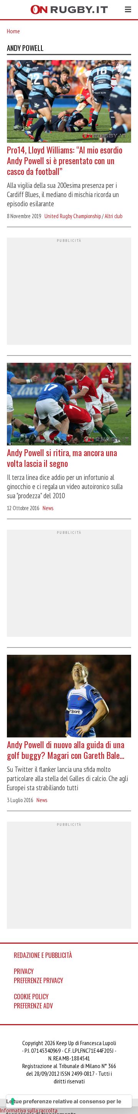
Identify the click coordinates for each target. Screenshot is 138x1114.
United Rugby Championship (72, 216)
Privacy (24, 971)
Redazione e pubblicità (43, 955)
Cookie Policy (31, 996)
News (48, 508)
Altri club (113, 216)
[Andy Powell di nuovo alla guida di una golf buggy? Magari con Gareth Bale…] (69, 697)
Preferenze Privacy (38, 980)
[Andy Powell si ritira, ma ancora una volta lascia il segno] (69, 405)
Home (13, 31)
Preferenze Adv (33, 1005)
